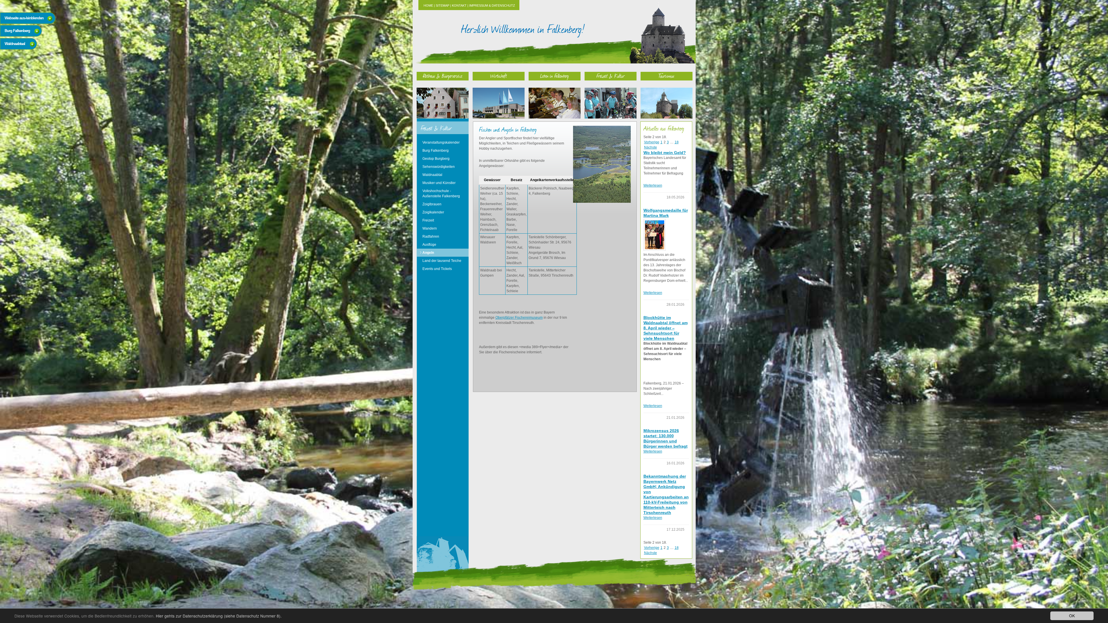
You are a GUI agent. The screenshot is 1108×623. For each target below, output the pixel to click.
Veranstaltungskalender (441, 142)
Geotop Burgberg (436, 159)
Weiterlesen (652, 185)
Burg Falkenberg (435, 151)
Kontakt (459, 5)
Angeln (428, 253)
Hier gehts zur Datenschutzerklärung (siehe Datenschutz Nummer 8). (219, 616)
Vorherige (651, 142)
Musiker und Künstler (439, 183)
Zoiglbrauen (431, 204)
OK (1072, 615)
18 (677, 142)
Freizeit (428, 220)
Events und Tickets (437, 269)
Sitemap (442, 5)
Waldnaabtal (432, 175)
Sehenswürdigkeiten (438, 167)
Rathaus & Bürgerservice (442, 75)
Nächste (650, 147)
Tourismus (666, 75)
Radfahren (430, 236)
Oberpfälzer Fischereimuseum (519, 318)
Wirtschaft (498, 75)
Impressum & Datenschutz (492, 5)
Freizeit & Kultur (610, 75)
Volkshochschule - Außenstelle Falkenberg (441, 193)
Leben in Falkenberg (554, 75)
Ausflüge (429, 245)
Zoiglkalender (433, 212)
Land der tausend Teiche (441, 261)
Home (428, 5)
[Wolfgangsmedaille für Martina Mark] (654, 235)
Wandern (429, 228)
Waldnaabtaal (15, 44)
